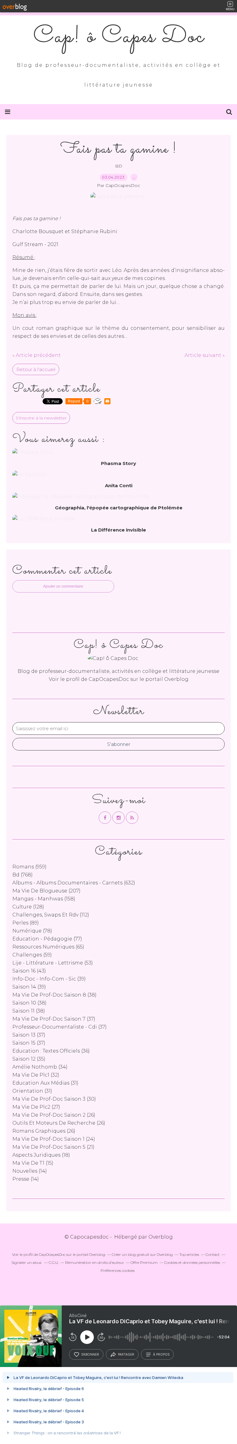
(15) (32, 1163)
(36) (51, 1051)
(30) (54, 1099)
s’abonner (90, 1354)
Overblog (160, 1237)
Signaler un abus (26, 1262)
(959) (29, 867)
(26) (53, 1115)
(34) (40, 1067)
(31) (45, 1083)
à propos (161, 1354)
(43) (29, 971)
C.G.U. (54, 1262)
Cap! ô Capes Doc (118, 37)
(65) (48, 947)
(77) (47, 939)
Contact (213, 1254)
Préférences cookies (118, 1270)
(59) (32, 955)
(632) (73, 883)
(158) (43, 899)
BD (118, 166)
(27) (36, 1107)
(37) (53, 1019)
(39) (49, 979)
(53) (52, 963)
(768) (22, 875)
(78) (32, 931)
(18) (41, 1155)
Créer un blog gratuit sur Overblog (142, 1254)
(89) (25, 923)
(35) (28, 1059)
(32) (35, 1075)
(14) (29, 1171)
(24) (53, 1139)
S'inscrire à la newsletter (41, 418)
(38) (54, 995)
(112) (50, 915)
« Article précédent (36, 355)
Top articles (189, 1254)
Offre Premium (144, 1262)
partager (126, 1354)
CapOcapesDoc (109, 679)
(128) (28, 907)
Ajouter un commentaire (63, 586)
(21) (53, 1147)
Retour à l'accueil (35, 369)
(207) (46, 891)
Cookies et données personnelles (192, 1262)
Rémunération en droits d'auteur (94, 1262)
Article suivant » (205, 355)
